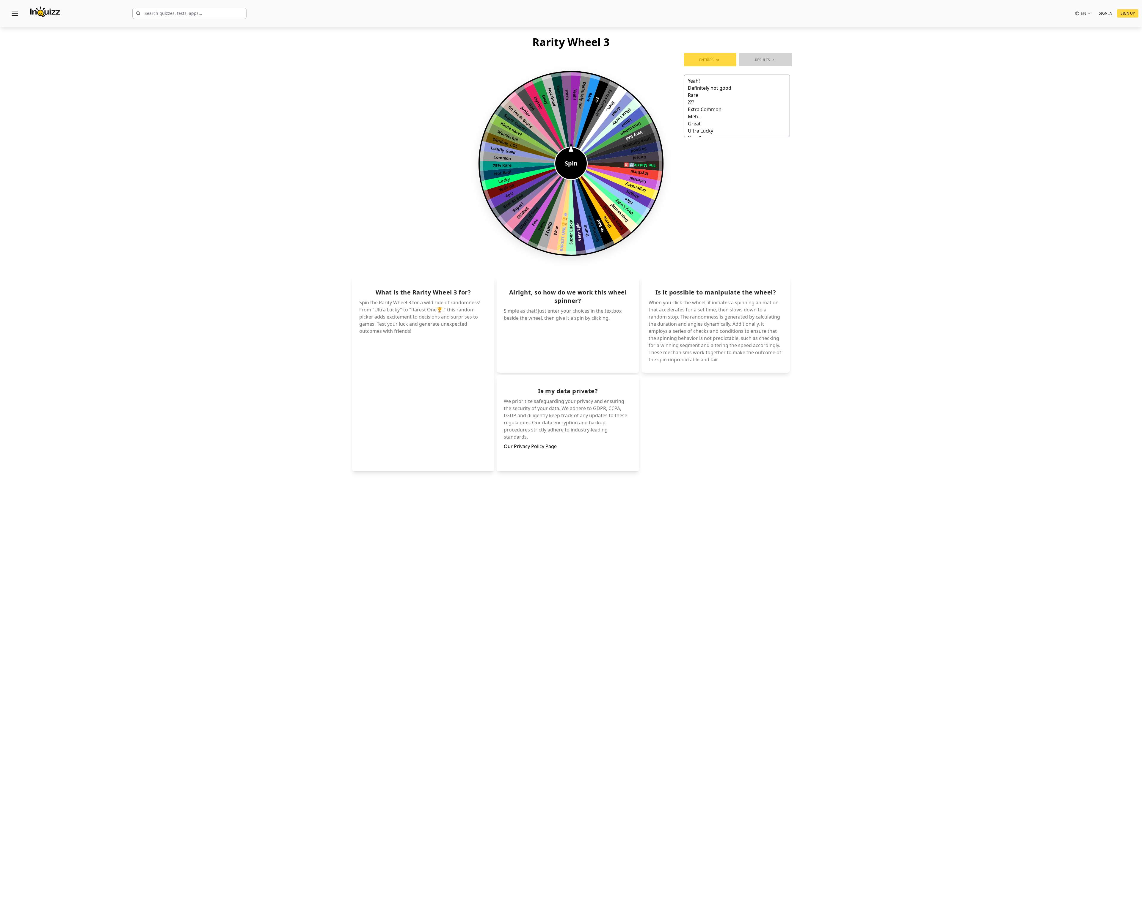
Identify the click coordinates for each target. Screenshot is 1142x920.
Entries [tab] (709, 59)
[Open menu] (15, 13)
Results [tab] (764, 59)
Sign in (1105, 13)
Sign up (1128, 13)
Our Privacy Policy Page (530, 446)
